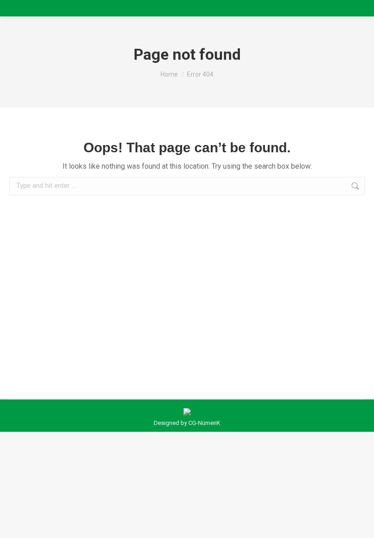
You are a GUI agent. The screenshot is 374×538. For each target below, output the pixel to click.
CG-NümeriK (204, 422)
